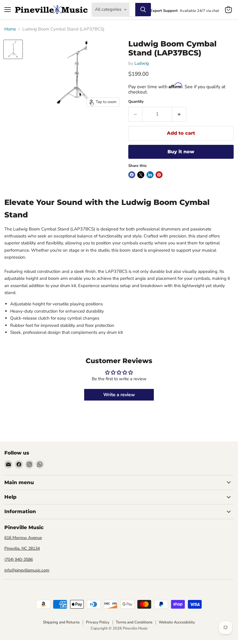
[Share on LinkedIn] (150, 174)
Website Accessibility (177, 622)
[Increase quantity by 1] (179, 114)
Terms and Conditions (134, 622)
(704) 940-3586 (18, 559)
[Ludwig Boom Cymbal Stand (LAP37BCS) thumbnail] (13, 49)
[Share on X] (140, 174)
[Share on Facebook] (131, 174)
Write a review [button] (119, 395)
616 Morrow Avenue (23, 537)
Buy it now (180, 151)
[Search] (143, 9)
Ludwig (141, 63)
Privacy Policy (97, 622)
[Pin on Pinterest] (159, 174)
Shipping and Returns (61, 622)
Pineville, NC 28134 (22, 548)
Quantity (136, 102)
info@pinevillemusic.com (26, 570)
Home (10, 29)
